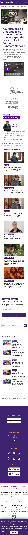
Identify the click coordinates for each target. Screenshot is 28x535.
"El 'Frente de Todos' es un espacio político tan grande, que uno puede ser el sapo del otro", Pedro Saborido (14, 262)
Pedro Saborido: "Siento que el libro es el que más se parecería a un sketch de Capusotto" (13, 169)
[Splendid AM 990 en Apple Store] (14, 474)
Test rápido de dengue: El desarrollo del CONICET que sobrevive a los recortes (18, 345)
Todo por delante (8, 188)
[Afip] (14, 518)
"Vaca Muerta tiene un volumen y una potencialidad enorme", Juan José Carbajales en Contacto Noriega (16, 91)
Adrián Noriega (6, 145)
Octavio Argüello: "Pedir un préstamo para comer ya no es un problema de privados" (18, 374)
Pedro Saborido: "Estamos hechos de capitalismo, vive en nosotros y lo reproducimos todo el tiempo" (14, 215)
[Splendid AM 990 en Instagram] (14, 453)
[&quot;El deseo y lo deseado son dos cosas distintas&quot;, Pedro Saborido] (14, 180)
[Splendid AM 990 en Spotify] (14, 458)
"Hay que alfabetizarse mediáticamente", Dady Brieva (12, 237)
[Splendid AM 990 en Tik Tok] (19, 458)
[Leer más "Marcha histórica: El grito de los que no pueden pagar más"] (7, 381)
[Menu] (25, 2)
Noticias (14, 340)
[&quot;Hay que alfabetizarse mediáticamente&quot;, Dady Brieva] (14, 226)
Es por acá (7, 211)
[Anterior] (6, 88)
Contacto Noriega (11, 117)
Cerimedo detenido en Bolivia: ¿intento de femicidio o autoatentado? (18, 364)
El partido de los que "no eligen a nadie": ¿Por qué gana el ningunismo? (18, 355)
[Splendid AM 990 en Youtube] (8, 458)
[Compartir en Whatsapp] (11, 82)
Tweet (4, 82)
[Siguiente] (21, 99)
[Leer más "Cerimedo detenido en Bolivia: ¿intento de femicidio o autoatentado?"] (7, 362)
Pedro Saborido (16, 145)
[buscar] (25, 325)
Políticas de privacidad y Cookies (8, 486)
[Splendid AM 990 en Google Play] (14, 469)
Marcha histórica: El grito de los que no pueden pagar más (17, 383)
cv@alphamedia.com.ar (14, 509)
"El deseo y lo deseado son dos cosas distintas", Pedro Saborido (13, 191)
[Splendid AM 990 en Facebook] (8, 453)
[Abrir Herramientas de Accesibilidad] (3, 532)
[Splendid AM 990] (7, 3)
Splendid (6, 165)
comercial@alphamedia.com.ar (7, 507)
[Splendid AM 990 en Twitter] (19, 453)
